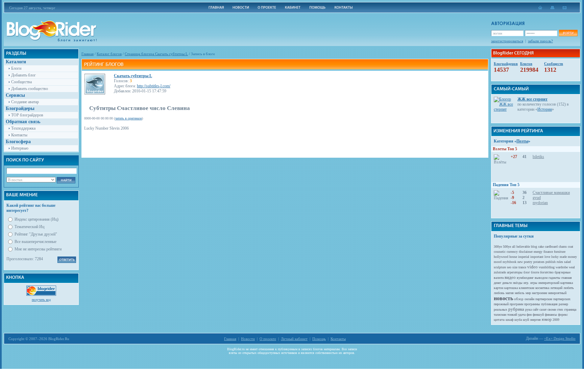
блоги (535, 272)
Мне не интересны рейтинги (38, 249)
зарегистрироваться (507, 41)
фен (529, 314)
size (514, 267)
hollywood (501, 257)
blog (534, 246)
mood (498, 262)
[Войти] (568, 33)
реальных (500, 309)
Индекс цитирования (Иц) (36, 219)
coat (570, 246)
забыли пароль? (540, 41)
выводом (541, 278)
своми (552, 309)
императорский (548, 283)
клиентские (526, 288)
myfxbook (509, 262)
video (532, 266)
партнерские (543, 299)
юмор (547, 319)
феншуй (538, 314)
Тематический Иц (29, 226)
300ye (498, 246)
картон (498, 288)
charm (563, 246)
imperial (523, 257)
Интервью (19, 148)
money (572, 257)
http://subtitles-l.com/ (153, 86)
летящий (556, 288)
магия (510, 293)
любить (568, 288)
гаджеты (554, 278)
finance (548, 251)
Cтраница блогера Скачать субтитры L (156, 54)
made (563, 257)
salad (567, 262)
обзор (519, 299)
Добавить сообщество (29, 88)
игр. (526, 283)
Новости (248, 339)
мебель (520, 293)
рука (528, 309)
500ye (507, 246)
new (520, 262)
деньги (507, 283)
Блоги (16, 68)
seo (509, 267)
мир (528, 293)
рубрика (516, 309)
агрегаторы (514, 272)
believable (523, 246)
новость (503, 298)
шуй (526, 319)
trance (522, 267)
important (536, 257)
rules (560, 262)
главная (566, 278)
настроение (539, 293)
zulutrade (500, 272)
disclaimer (526, 251)
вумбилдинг (525, 278)
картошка (511, 288)
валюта (499, 278)
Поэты (522, 141)
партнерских (561, 299)
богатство (547, 272)
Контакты (19, 135)
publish (550, 262)
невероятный (557, 293)
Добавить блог (23, 75)
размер (563, 304)
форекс (563, 314)
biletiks (538, 156)
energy (538, 251)
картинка (566, 283)
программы (532, 304)
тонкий (512, 314)
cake (541, 246)
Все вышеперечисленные (35, 241)
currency (512, 251)
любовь (499, 293)
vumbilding (547, 267)
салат (542, 309)
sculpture (500, 267)
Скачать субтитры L (133, 75)
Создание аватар (25, 101)
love (547, 257)
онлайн (529, 299)
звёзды (517, 283)
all (513, 246)
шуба (518, 319)
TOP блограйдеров (27, 115)
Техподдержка (23, 128)
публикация (549, 304)
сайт (535, 309)
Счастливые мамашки (551, 192)
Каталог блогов (109, 54)
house (513, 257)
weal (572, 267)
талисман (500, 314)
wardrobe (562, 267)
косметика (542, 288)
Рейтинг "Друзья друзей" (36, 234)
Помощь (319, 339)
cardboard (551, 246)
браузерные (562, 272)
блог (527, 272)
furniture (559, 251)
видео (510, 277)
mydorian (540, 202)
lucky (555, 257)
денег (497, 283)
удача (522, 314)
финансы (551, 314)
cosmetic (500, 251)
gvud (537, 197)
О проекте (268, 339)
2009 (556, 319)
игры (533, 283)
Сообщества (21, 82)
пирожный (501, 304)
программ (516, 304)
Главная (87, 54)
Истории (544, 109)
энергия (535, 319)
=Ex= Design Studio (560, 338)
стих (560, 309)
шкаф (509, 319)
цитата (499, 319)
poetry (528, 262)
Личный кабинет (294, 339)
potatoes (538, 262)
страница (570, 309)
